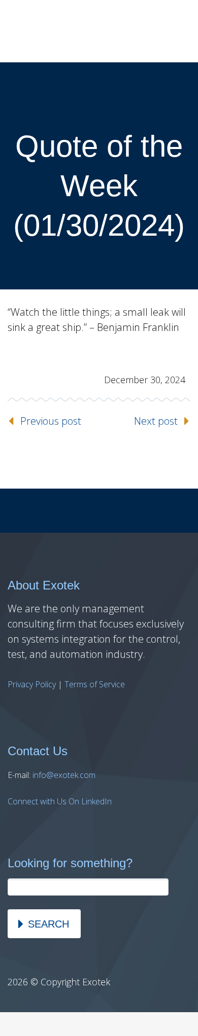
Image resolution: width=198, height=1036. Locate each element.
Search (48, 924)
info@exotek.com (63, 775)
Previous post (50, 421)
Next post (156, 421)
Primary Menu (177, 31)
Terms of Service (94, 684)
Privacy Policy (32, 684)
